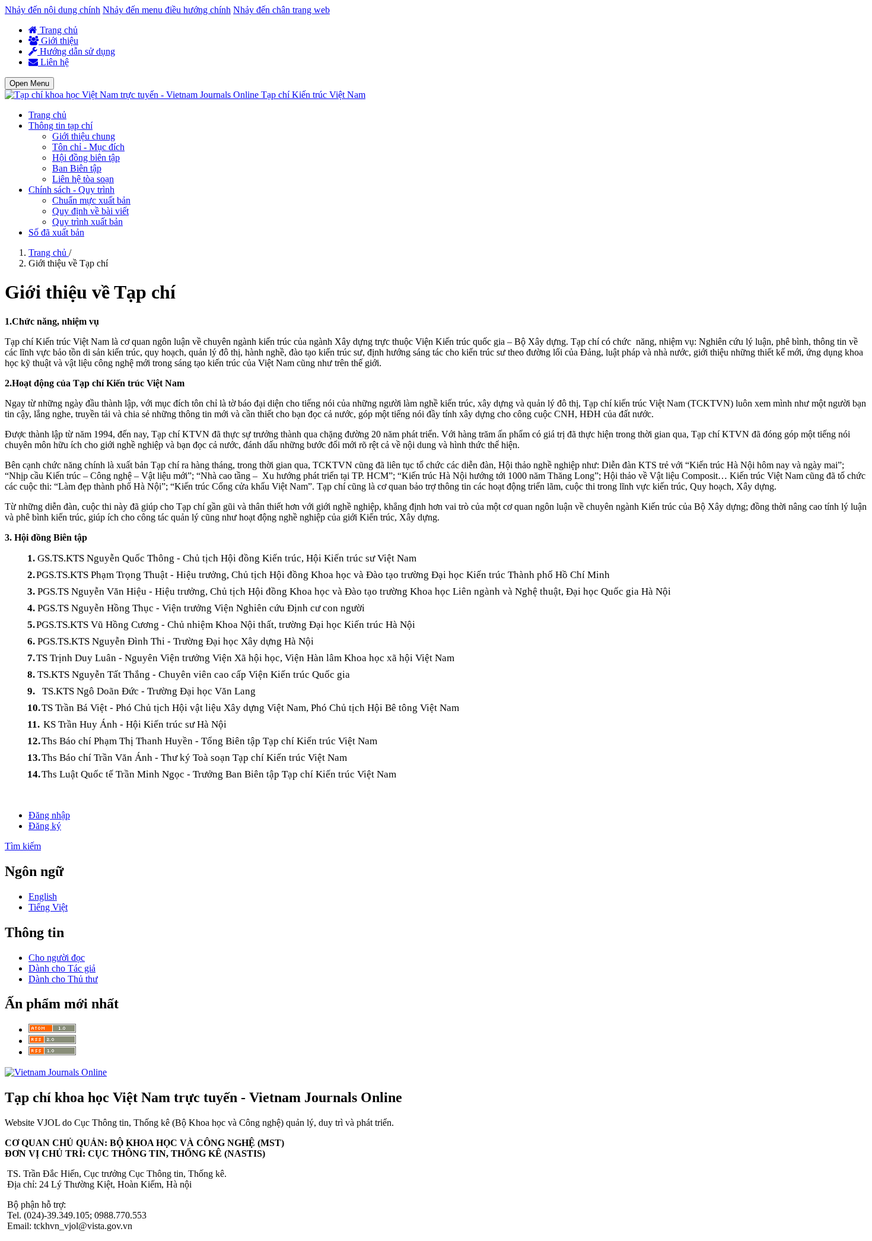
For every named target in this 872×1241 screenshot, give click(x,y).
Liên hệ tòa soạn (83, 179)
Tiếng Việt (48, 907)
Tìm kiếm (23, 846)
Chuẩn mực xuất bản (91, 200)
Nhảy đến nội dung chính (52, 10)
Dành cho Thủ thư (63, 979)
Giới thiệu (58, 41)
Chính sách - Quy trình (71, 190)
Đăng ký (44, 826)
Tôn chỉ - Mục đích (88, 147)
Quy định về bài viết (90, 211)
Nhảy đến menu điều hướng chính (167, 10)
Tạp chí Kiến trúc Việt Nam (313, 95)
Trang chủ (57, 30)
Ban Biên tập (76, 168)
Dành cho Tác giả (62, 968)
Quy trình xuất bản (87, 222)
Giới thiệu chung (83, 136)
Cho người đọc (56, 958)
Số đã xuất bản (56, 232)
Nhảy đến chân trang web (281, 10)
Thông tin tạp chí (60, 125)
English (42, 896)
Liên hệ (53, 62)
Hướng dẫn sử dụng (76, 51)
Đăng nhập (49, 815)
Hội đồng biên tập (86, 158)
